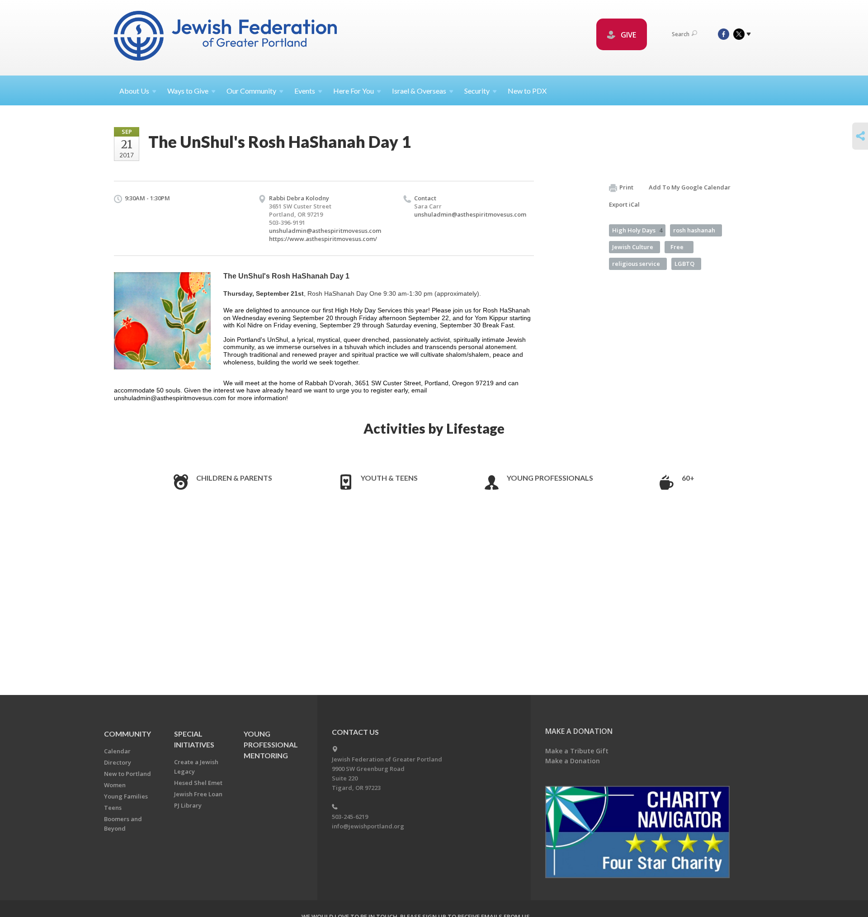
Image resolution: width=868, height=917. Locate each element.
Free (677, 247)
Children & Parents (234, 477)
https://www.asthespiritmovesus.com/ (323, 239)
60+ (688, 477)
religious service (636, 264)
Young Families (126, 796)
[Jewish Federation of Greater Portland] (226, 37)
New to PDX (527, 90)
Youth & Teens (389, 477)
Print (626, 187)
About (134, 90)
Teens (113, 808)
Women (115, 785)
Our (251, 90)
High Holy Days (637, 230)
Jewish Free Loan (198, 794)
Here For (353, 90)
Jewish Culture (632, 247)
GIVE (627, 34)
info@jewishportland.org (368, 826)
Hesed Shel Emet (198, 783)
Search (680, 34)
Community (127, 733)
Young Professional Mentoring (271, 744)
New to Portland (127, 774)
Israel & (419, 90)
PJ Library (188, 805)
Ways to (187, 90)
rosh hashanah (694, 230)
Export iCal (624, 204)
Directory (117, 762)
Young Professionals (550, 477)
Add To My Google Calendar (690, 187)
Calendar (117, 751)
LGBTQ (684, 264)
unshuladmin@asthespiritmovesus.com (325, 231)
